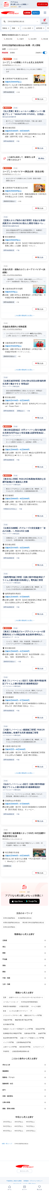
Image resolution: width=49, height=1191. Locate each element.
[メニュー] (45, 13)
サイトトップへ (24, 1171)
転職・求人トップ (7, 1143)
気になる (40, 99)
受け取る (41, 158)
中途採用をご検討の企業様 (14, 1181)
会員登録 (27, 13)
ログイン (36, 13)
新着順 (12, 53)
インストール (42, 4)
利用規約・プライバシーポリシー (33, 1181)
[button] (26, 4)
